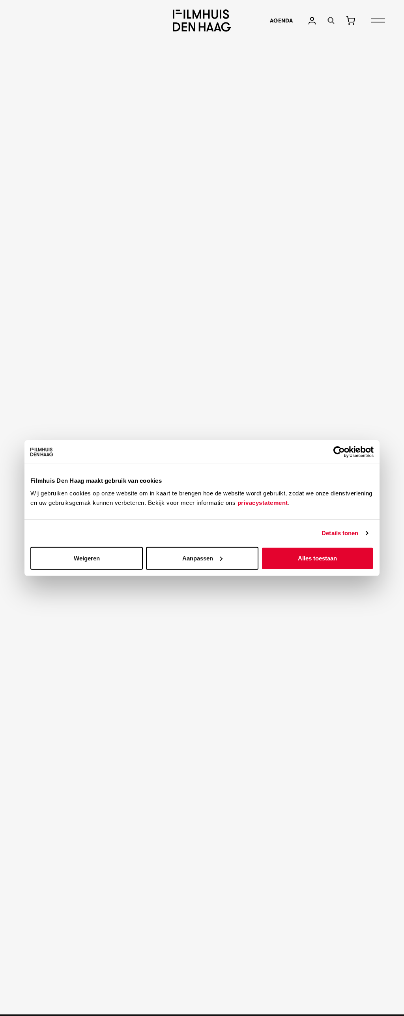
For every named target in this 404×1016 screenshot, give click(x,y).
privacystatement (263, 502)
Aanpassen (197, 558)
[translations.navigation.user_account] (312, 20)
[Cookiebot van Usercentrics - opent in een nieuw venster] (339, 452)
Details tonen (340, 533)
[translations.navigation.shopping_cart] (350, 20)
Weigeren (87, 558)
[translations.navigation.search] (331, 20)
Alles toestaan (317, 558)
